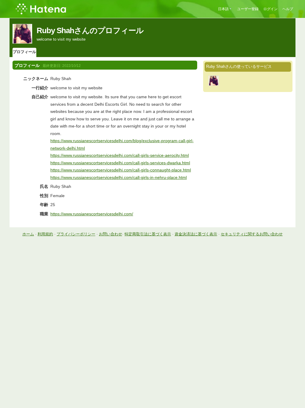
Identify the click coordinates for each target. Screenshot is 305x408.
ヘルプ (287, 9)
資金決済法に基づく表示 (196, 234)
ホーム (28, 234)
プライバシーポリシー (76, 234)
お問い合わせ (110, 234)
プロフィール (24, 52)
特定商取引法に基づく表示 (148, 234)
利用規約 (45, 234)
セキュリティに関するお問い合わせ (252, 234)
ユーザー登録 (248, 9)
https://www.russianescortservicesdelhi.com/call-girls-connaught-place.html (120, 170)
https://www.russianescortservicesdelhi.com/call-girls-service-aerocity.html (119, 155)
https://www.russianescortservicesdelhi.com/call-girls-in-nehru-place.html (118, 177)
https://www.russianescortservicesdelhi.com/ (91, 213)
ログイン (270, 9)
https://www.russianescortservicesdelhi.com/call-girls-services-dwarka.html (120, 162)
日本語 (223, 9)
